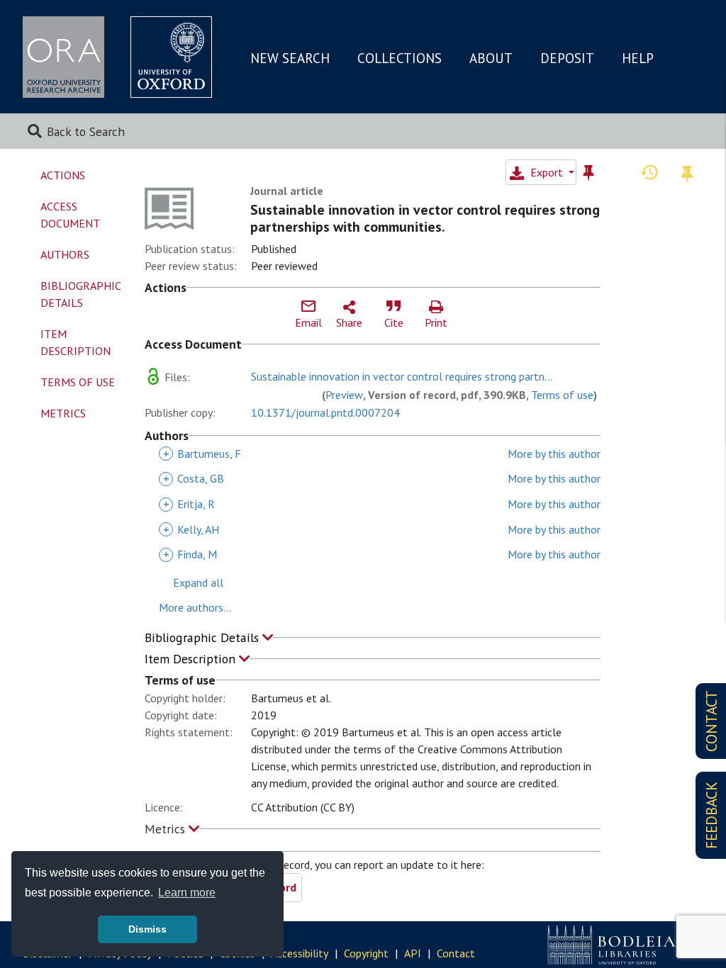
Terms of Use (77, 382)
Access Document (70, 214)
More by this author (554, 453)
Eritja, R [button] (189, 504)
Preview (344, 395)
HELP (638, 58)
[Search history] (649, 171)
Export (546, 172)
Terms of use (562, 395)
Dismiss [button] (147, 929)
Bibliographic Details (203, 637)
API (412, 953)
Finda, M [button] (190, 554)
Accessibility (299, 953)
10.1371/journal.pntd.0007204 (325, 412)
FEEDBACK (711, 815)
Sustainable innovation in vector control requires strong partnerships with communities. (425, 218)
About (491, 58)
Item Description (192, 659)
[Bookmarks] (687, 172)
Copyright (366, 953)
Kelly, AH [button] (191, 529)
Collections (399, 58)
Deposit (567, 58)
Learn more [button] (187, 893)
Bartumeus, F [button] (202, 453)
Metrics (167, 829)
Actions (62, 175)
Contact (456, 953)
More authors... (195, 607)
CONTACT (711, 721)
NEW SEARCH (290, 58)
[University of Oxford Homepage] (171, 57)
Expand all (198, 582)
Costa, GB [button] (193, 478)
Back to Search (86, 131)
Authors (64, 254)
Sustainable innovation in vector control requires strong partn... (401, 376)
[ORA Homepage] (63, 57)
